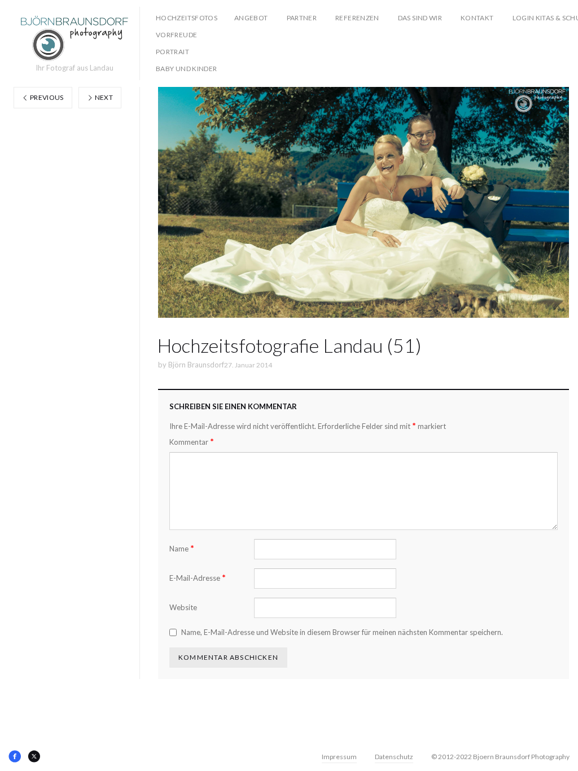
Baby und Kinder (186, 68)
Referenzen (357, 18)
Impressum (339, 756)
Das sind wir (420, 18)
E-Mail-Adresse (197, 577)
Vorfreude (176, 34)
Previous (46, 97)
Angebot (251, 18)
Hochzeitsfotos (186, 18)
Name (181, 548)
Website (183, 607)
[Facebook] (14, 756)
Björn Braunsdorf (196, 364)
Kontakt (477, 18)
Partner (302, 18)
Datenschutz (394, 756)
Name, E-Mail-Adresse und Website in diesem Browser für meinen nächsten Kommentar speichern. (342, 632)
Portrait (172, 51)
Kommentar (191, 441)
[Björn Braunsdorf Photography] (74, 38)
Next (103, 97)
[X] (34, 756)
